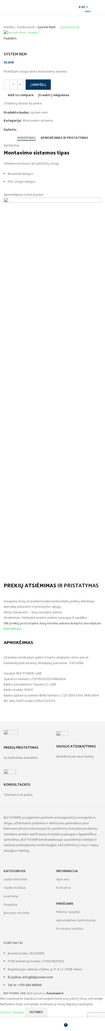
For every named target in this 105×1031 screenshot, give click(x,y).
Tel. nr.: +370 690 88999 (25, 985)
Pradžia (9, 27)
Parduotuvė (25, 27)
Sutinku (36, 1012)
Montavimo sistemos (37, 121)
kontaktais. (13, 629)
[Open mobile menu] (99, 7)
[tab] (26, 138)
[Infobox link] (26, 749)
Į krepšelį (38, 84)
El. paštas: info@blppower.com (30, 977)
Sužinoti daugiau (12, 1012)
